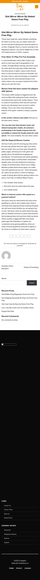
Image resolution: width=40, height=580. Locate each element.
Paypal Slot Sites (8, 311)
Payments (7, 530)
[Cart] (36, 6)
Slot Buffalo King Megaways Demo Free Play (18, 294)
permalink (20, 245)
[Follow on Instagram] (18, 548)
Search (4, 278)
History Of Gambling (31, 267)
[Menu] (3, 6)
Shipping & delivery (10, 534)
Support (6, 542)
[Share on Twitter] (18, 236)
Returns (6, 538)
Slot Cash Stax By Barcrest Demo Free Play (18, 304)
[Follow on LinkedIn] (25, 548)
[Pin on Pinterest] (25, 236)
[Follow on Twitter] (22, 548)
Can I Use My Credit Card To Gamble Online (18, 308)
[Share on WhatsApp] (10, 236)
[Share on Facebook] (14, 236)
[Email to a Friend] (22, 236)
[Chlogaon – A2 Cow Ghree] (20, 6)
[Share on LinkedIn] (29, 236)
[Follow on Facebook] (15, 548)
